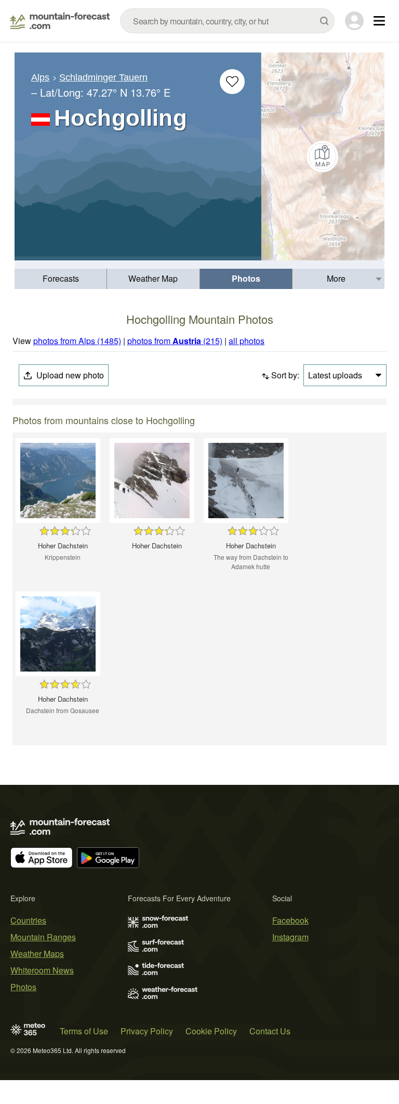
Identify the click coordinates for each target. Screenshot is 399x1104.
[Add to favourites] (232, 81)
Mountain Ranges (43, 937)
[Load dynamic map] (322, 156)
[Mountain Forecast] (60, 20)
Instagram (290, 937)
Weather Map (153, 278)
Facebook (290, 920)
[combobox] (227, 20)
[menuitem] (61, 279)
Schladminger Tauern (103, 77)
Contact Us (269, 1031)
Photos (246, 278)
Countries (28, 920)
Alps (40, 77)
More (336, 278)
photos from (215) (174, 341)
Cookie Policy (211, 1031)
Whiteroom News (42, 970)
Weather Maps (37, 954)
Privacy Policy (147, 1031)
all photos (246, 341)
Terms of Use (84, 1031)
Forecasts (61, 278)
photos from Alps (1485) (77, 341)
